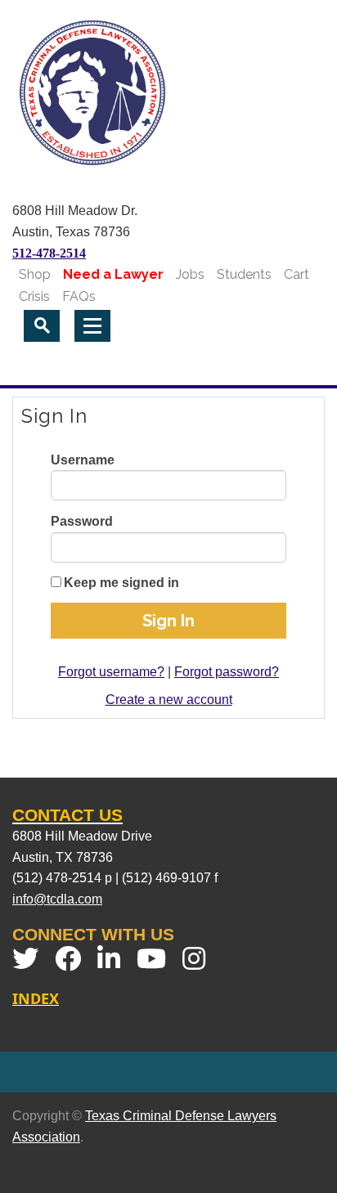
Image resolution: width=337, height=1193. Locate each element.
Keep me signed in (121, 583)
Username (83, 460)
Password (82, 521)
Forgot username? (111, 672)
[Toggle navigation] (92, 326)
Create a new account (169, 699)
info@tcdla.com (57, 899)
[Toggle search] (42, 326)
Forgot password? (226, 672)
